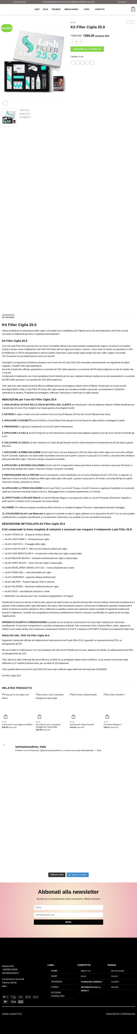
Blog (45, 9)
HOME (54, 971)
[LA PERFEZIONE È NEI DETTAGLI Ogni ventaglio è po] (119, 798)
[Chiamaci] (13, 992)
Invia (68, 922)
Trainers (56, 9)
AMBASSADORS (71, 9)
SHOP (54, 976)
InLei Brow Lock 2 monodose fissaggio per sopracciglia (48, 725)
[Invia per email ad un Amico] (82, 62)
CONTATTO (84, 965)
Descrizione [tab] (8, 317)
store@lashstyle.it (10, 973)
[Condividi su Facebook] (73, 62)
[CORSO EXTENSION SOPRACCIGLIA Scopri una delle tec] (52, 813)
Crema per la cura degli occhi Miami (17, 724)
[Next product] (128, 22)
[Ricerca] (30, 9)
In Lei (73, 22)
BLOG (83, 976)
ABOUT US (85, 971)
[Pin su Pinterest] (87, 62)
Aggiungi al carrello (87, 49)
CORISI (54, 987)
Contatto (99, 9)
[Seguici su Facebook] (4, 992)
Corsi (86, 9)
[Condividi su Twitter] (78, 62)
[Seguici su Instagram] (7, 992)
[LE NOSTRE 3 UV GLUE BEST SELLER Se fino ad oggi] (85, 803)
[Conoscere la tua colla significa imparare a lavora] (18, 798)
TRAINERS (56, 982)
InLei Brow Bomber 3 (112, 724)
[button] (121, 2)
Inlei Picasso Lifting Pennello (82, 724)
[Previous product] (133, 22)
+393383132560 (10, 969)
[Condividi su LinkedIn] (92, 62)
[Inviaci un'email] (10, 992)
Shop (37, 9)
